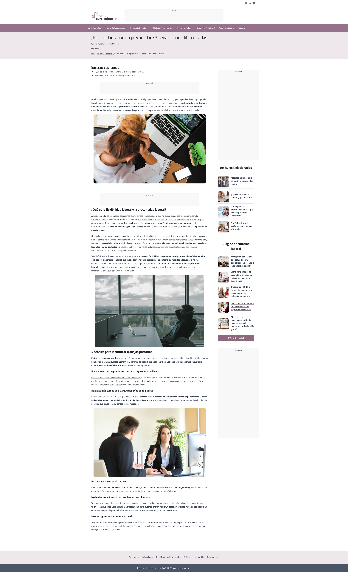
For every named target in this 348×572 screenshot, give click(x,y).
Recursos (241, 27)
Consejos (95, 48)
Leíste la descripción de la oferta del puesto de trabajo (116, 377)
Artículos (100, 53)
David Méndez (113, 43)
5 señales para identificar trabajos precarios (115, 75)
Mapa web (213, 557)
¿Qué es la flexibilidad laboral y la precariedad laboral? (119, 71)
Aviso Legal (148, 557)
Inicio (93, 53)
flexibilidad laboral (99, 219)
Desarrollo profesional (206, 27)
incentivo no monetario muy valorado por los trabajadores (160, 239)
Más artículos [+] (236, 338)
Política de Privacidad (169, 557)
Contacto (134, 557)
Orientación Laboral (226, 27)
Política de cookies (195, 557)
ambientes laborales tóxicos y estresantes (177, 246)
